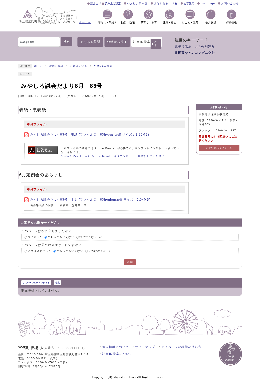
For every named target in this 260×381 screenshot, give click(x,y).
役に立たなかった (91, 237)
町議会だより (79, 66)
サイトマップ (145, 347)
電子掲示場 (183, 46)
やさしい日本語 (137, 3)
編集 (57, 282)
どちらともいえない (61, 237)
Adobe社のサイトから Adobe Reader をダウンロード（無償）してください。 (114, 156)
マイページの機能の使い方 (181, 347)
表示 (155, 44)
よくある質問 (90, 41)
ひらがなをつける (166, 3)
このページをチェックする (36, 282)
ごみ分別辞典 (205, 46)
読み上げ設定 (113, 3)
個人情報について (115, 347)
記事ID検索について (117, 353)
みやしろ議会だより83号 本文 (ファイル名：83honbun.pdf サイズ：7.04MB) (90, 199)
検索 (67, 41)
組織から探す (117, 41)
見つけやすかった (39, 251)
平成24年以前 (103, 66)
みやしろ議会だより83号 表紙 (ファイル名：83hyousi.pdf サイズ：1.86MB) (89, 134)
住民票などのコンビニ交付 (195, 52)
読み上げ (95, 3)
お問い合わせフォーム (219, 148)
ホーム (38, 66)
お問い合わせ (230, 3)
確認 (130, 262)
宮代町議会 (56, 66)
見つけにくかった (100, 251)
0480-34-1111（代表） (43, 358)
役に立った (35, 237)
